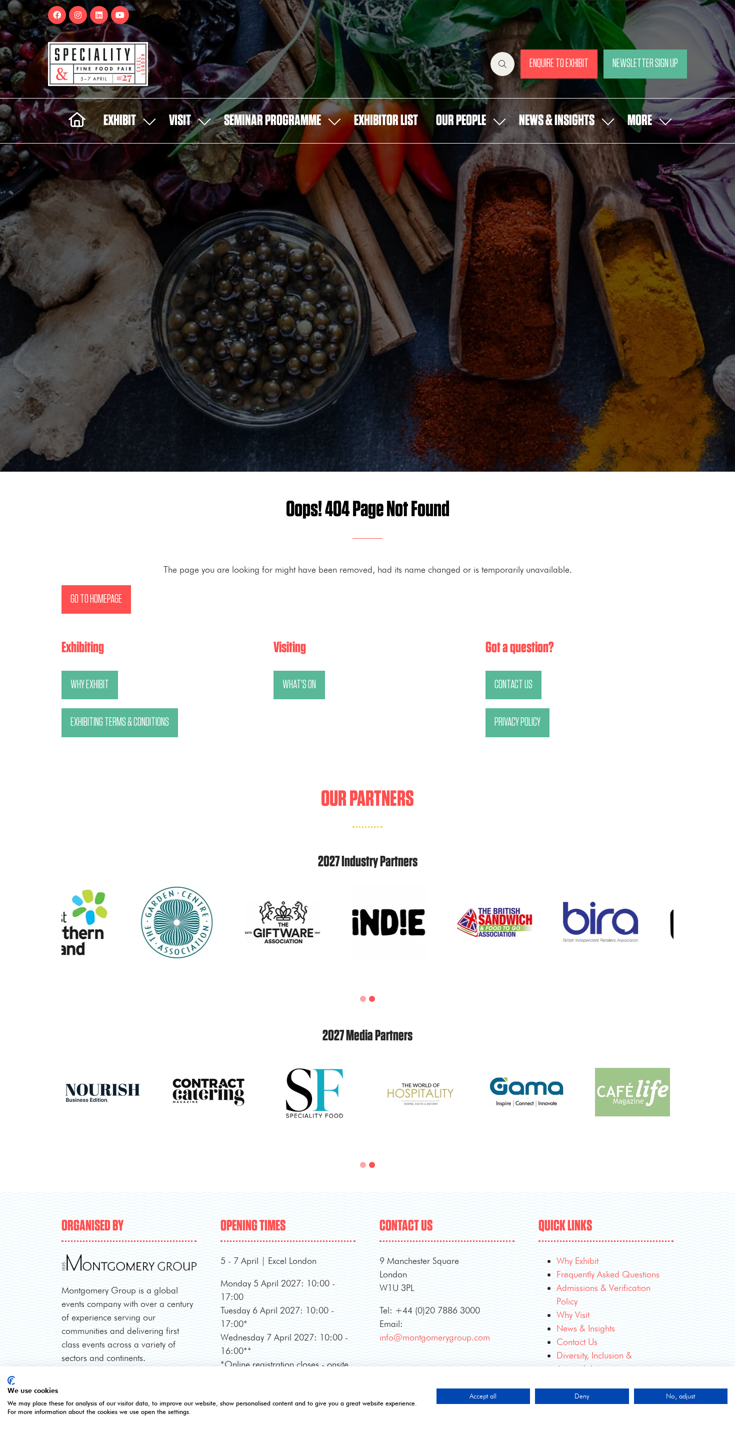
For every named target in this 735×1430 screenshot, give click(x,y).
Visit (180, 120)
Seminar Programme (272, 120)
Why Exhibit (577, 1260)
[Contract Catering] (421, 1104)
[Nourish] (315, 1104)
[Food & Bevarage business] (209, 1104)
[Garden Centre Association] (633, 934)
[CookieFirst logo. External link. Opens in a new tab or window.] (11, 1380)
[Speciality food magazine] (527, 1104)
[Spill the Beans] (103, 934)
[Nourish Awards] (209, 934)
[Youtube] (120, 15)
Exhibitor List (386, 120)
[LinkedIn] (99, 15)
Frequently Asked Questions (608, 1274)
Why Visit (573, 1314)
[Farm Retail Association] (421, 934)
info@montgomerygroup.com (435, 1337)
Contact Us (577, 1341)
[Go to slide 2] (372, 999)
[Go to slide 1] (363, 999)
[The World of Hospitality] (633, 1104)
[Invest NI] (527, 934)
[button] (502, 64)
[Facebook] (57, 15)
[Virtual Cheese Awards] (315, 934)
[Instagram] (78, 15)
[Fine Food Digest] (103, 1104)
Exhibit (120, 120)
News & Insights (556, 120)
